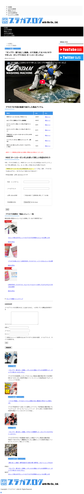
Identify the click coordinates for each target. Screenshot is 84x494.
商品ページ (47, 117)
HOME (6, 28)
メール (7, 331)
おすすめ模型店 (8, 33)
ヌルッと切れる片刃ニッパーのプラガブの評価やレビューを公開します (29, 474)
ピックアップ (19, 299)
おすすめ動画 (8, 29)
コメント (8, 324)
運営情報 (61, 65)
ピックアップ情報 (9, 35)
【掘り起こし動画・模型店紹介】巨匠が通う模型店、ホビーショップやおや (30, 463)
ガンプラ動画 (10, 299)
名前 (6, 327)
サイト (7, 334)
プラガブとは (63, 63)
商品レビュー (8, 31)
